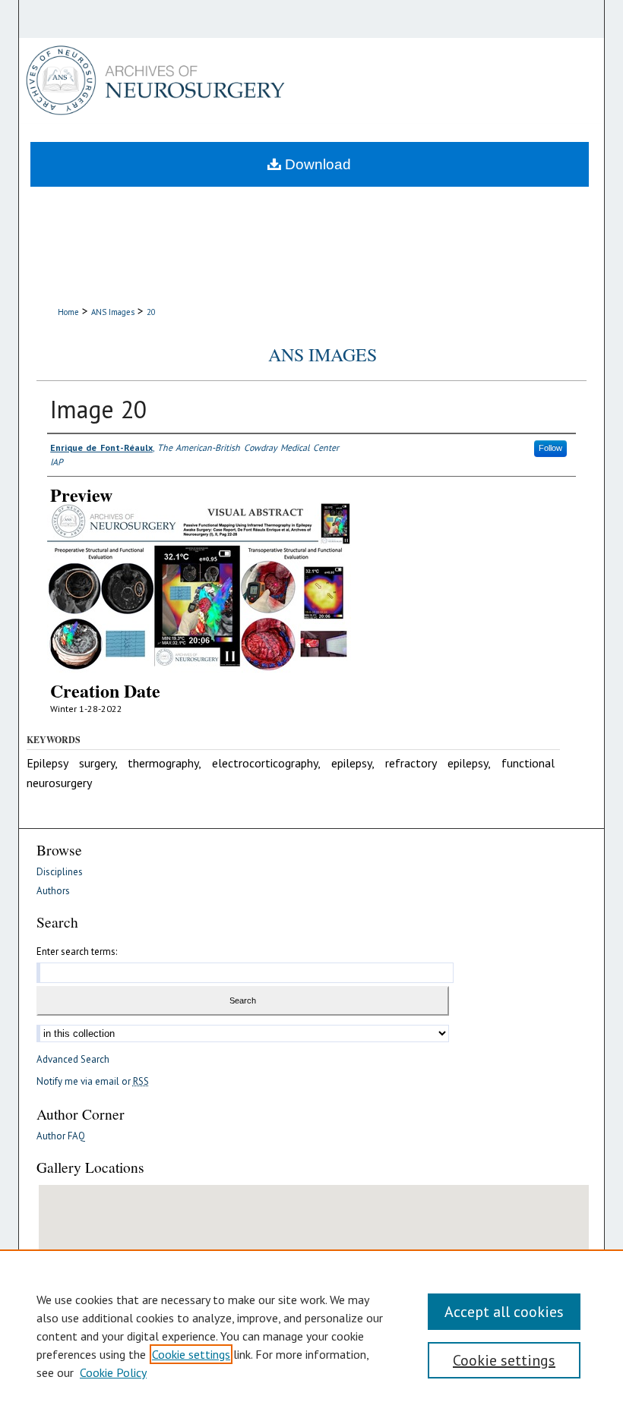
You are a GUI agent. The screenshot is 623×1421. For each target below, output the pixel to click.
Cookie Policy (113, 1372)
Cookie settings (191, 1354)
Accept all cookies (504, 1312)
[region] (311, 1335)
